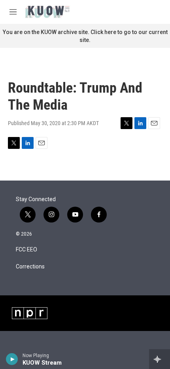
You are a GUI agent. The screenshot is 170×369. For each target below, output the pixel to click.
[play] (12, 359)
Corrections (30, 267)
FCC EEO (26, 250)
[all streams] (159, 359)
